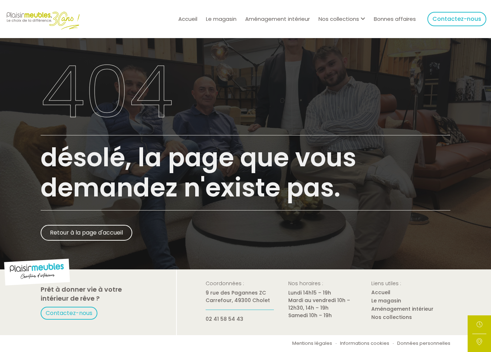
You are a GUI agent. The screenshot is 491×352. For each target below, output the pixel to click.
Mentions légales (312, 344)
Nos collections (391, 317)
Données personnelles (423, 344)
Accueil (187, 19)
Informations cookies (364, 344)
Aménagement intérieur (277, 19)
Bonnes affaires (395, 19)
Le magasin (221, 19)
